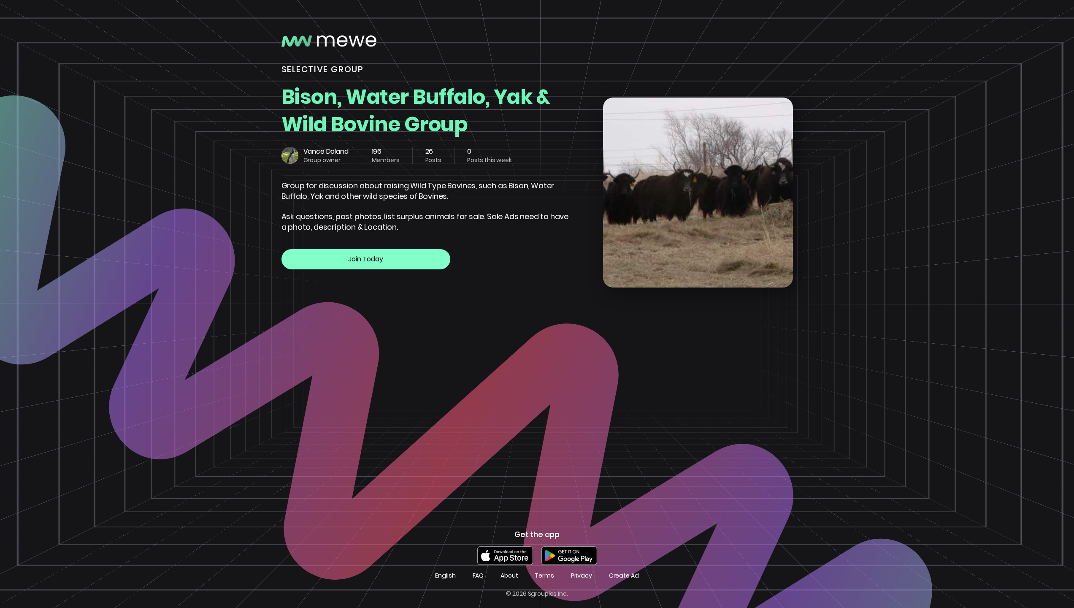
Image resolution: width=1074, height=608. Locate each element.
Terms (544, 576)
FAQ (478, 576)
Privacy (581, 576)
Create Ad (624, 576)
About (509, 576)
